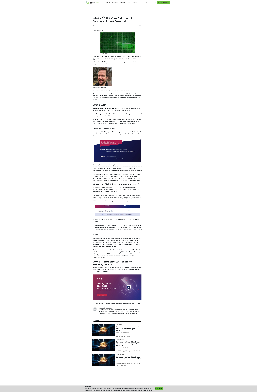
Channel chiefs (120, 324)
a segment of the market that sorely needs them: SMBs (125, 180)
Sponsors (122, 2)
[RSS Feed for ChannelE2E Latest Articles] (146, 2)
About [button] (129, 2)
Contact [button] (135, 2)
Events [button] (108, 2)
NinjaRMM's (98, 87)
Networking (101, 16)
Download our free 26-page (108, 267)
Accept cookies (158, 388)
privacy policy (137, 390)
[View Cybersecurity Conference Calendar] (148, 2)
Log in (154, 2)
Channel (95, 16)
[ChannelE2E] (92, 2)
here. (139, 303)
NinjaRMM (101, 309)
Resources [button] (115, 2)
